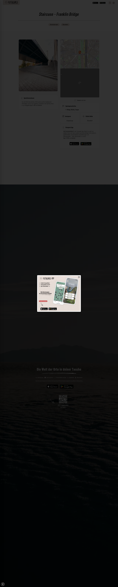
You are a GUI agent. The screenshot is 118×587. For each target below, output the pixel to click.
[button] (78, 277)
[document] (59, 293)
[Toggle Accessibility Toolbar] (3, 584)
